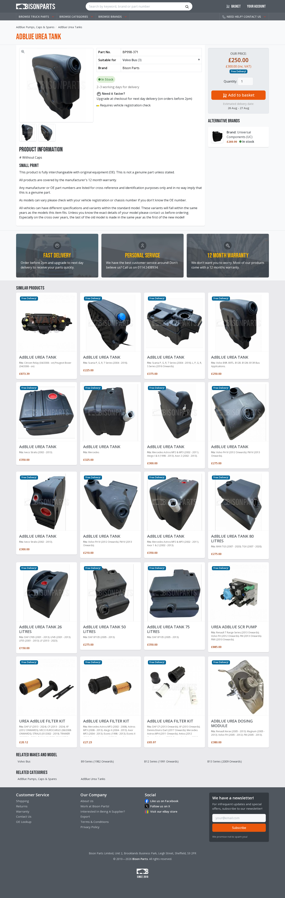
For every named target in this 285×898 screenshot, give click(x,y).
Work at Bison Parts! (94, 806)
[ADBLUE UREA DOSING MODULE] (238, 686)
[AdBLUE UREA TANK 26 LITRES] (46, 592)
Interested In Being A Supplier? (102, 811)
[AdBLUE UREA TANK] (46, 323)
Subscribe (239, 828)
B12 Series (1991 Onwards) (161, 761)
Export (85, 816)
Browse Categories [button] (73, 16)
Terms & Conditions (94, 822)
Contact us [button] (244, 16)
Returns (22, 806)
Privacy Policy (89, 827)
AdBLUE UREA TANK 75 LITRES (168, 629)
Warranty (22, 811)
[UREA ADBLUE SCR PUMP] (238, 592)
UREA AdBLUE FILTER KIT (42, 721)
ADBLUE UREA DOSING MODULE (232, 723)
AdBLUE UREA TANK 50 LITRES (104, 629)
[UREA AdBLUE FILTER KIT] (46, 686)
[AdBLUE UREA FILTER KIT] (110, 686)
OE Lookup (23, 822)
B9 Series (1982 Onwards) (97, 761)
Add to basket (241, 95)
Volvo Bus (24, 761)
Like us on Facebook (164, 801)
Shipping (22, 801)
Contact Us (23, 816)
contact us (156, 212)
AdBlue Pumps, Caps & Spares (35, 27)
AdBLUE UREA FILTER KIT (106, 721)
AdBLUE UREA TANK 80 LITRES (232, 538)
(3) (161, 60)
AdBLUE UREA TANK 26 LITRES (40, 629)
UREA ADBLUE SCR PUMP (234, 626)
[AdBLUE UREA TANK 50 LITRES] (110, 592)
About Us (86, 801)
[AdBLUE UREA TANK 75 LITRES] (174, 592)
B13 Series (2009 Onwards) (224, 761)
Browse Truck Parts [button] (34, 16)
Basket (236, 6)
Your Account (256, 6)
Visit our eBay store (163, 811)
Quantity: (230, 81)
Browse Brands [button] (110, 16)
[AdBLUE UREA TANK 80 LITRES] (238, 502)
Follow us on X (160, 806)
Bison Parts (140, 859)
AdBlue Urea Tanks (70, 27)
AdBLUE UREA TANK (37, 357)
